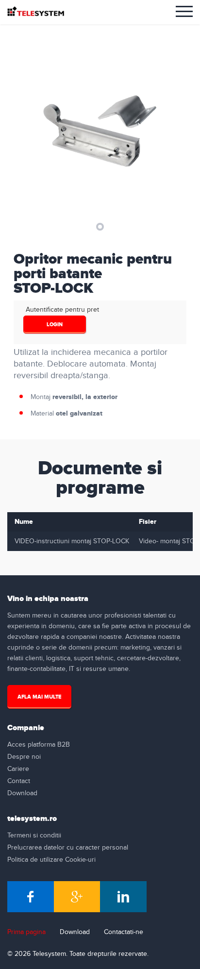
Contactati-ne (123, 932)
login (55, 324)
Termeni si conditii (34, 835)
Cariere (18, 769)
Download (22, 793)
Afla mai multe (39, 697)
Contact (18, 781)
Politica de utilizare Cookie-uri (51, 860)
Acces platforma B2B (38, 745)
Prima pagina (26, 932)
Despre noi (24, 757)
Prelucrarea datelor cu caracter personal (67, 848)
